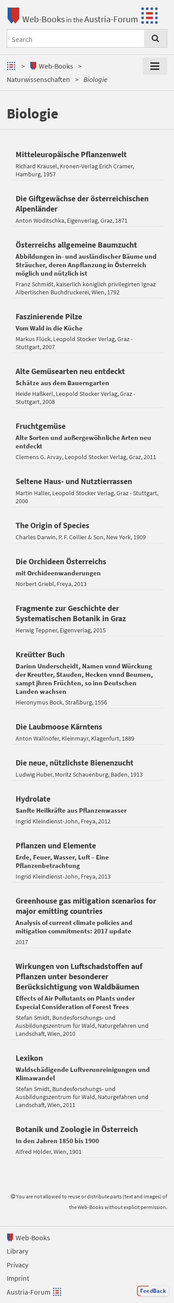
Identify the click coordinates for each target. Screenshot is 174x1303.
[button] (153, 1291)
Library (17, 1250)
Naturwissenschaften (38, 79)
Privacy (17, 1264)
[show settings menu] (155, 66)
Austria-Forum (111, 18)
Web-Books (43, 18)
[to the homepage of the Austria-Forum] (12, 65)
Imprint (18, 1278)
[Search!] (155, 38)
